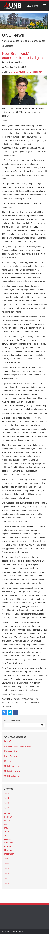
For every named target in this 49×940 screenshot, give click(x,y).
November (9, 850)
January (7, 813)
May (6, 828)
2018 (6, 874)
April (6, 824)
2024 (6, 798)
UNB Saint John (18, 72)
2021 (6, 859)
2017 (6, 878)
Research (8, 761)
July (6, 835)
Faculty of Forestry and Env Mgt (18, 746)
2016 (6, 883)
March (7, 821)
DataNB (7, 741)
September (9, 843)
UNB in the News (12, 771)
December (9, 854)
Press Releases (11, 756)
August (7, 839)
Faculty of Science (12, 751)
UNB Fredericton (34, 72)
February (8, 817)
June (6, 832)
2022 (6, 808)
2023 (6, 803)
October (7, 846)
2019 (6, 869)
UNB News (32, 5)
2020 (6, 864)
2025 (6, 793)
